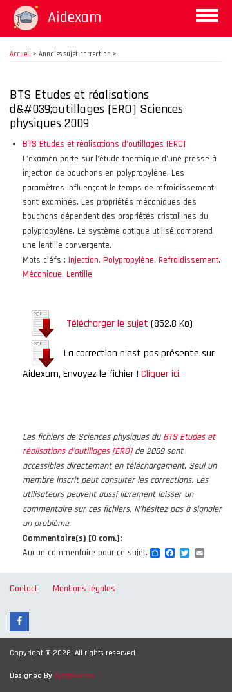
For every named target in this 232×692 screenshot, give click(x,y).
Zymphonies (74, 675)
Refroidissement (188, 260)
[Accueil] (26, 18)
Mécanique (42, 274)
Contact (23, 589)
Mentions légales (84, 589)
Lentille (79, 274)
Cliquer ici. (161, 374)
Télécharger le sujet (107, 324)
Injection (83, 260)
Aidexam (74, 17)
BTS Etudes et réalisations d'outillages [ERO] (104, 144)
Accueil (20, 54)
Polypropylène (128, 260)
